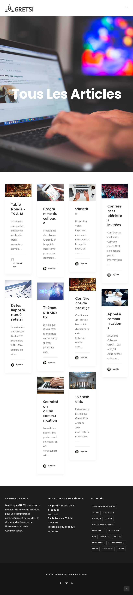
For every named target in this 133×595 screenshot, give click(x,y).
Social (95, 548)
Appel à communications (114, 321)
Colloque (96, 518)
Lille (94, 536)
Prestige (118, 536)
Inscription (113, 530)
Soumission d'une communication (50, 411)
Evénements (82, 399)
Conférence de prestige (82, 303)
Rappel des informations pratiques (61, 508)
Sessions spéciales (116, 542)
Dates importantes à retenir (18, 313)
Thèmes (120, 548)
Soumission (108, 548)
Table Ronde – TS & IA (60, 518)
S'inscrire (82, 211)
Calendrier (108, 512)
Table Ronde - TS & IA (18, 209)
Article (95, 512)
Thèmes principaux (50, 312)
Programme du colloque (50, 216)
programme (97, 542)
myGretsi (105, 536)
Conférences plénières (102, 524)
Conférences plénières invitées (114, 215)
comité (109, 518)
